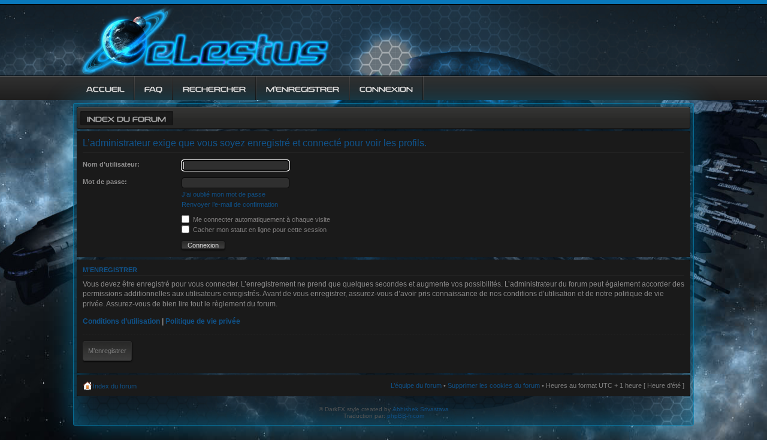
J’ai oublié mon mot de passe (223, 194)
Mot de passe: (105, 181)
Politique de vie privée (202, 321)
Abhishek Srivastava (420, 409)
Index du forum (126, 117)
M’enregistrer (107, 350)
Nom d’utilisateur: (111, 164)
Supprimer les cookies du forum (494, 385)
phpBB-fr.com (405, 415)
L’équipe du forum (416, 385)
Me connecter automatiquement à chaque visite (260, 219)
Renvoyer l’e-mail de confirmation (230, 204)
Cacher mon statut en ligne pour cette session (259, 229)
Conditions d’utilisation (121, 321)
